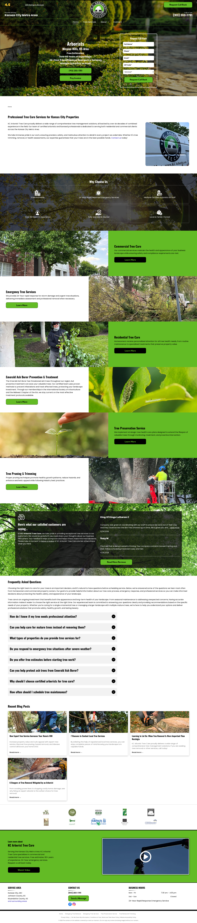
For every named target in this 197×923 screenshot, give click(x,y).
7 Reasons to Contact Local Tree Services (88, 735)
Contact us (116, 138)
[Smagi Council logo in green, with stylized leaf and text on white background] (72, 822)
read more (174, 527)
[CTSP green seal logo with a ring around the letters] (72, 812)
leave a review (47, 541)
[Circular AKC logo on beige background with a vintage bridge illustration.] (46, 822)
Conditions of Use (95, 917)
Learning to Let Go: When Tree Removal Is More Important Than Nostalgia (158, 737)
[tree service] (37, 722)
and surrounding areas (17, 901)
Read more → (15, 752)
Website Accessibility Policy (128, 917)
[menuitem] (76, 22)
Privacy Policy (65, 917)
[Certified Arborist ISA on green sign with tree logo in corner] (125, 812)
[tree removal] (159, 722)
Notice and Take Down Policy (110, 917)
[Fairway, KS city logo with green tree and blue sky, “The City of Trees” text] (98, 822)
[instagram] (74, 905)
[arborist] (37, 768)
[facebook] (70, 905)
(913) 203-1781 (182, 15)
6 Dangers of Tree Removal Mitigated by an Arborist (31, 782)
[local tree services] (98, 722)
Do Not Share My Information (80, 917)
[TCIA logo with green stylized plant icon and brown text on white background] (46, 812)
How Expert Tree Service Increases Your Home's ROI (31, 735)
